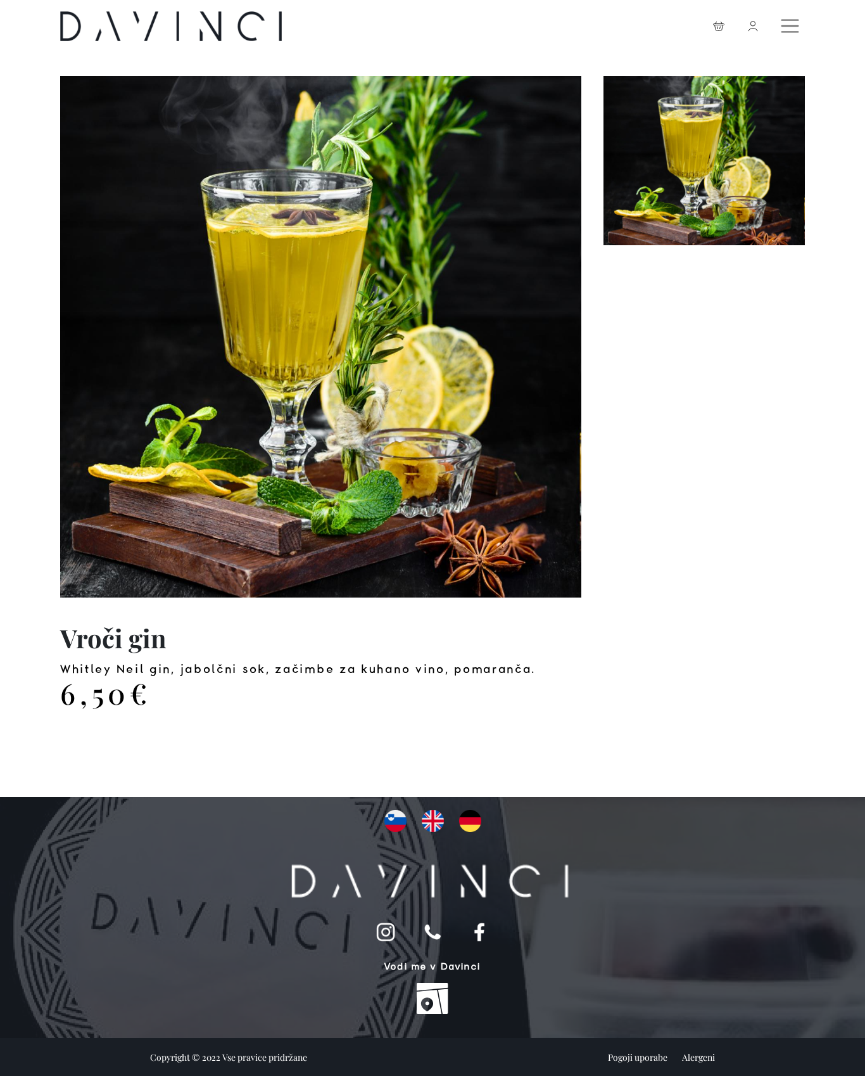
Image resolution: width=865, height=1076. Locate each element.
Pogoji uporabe (638, 1057)
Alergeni (698, 1057)
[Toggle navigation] (792, 22)
